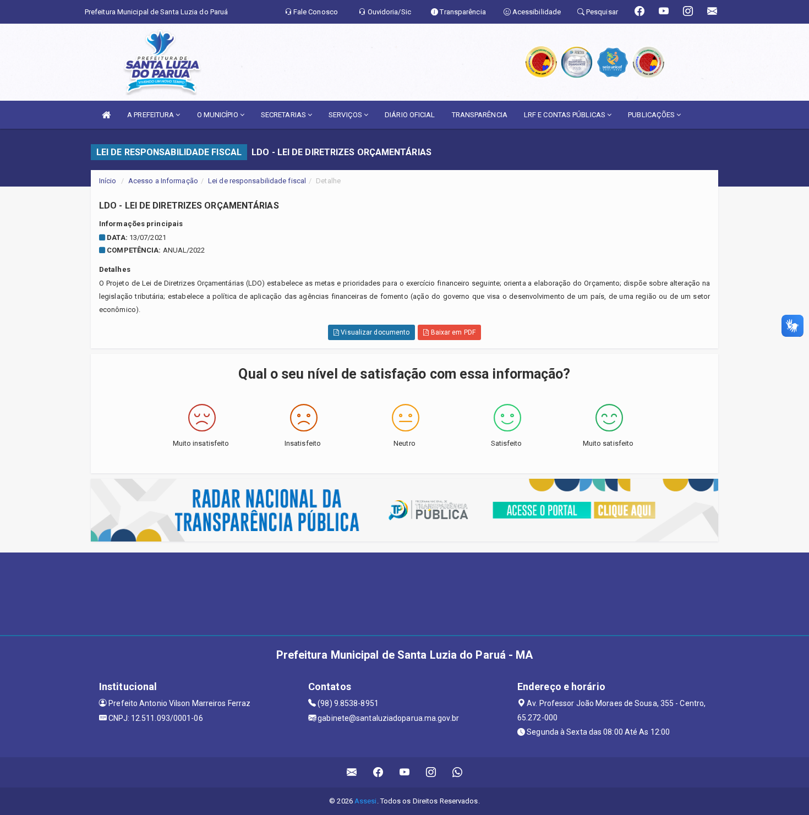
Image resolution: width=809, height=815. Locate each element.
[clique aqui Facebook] (378, 772)
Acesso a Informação (163, 181)
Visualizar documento (374, 332)
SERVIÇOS (346, 115)
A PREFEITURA (151, 115)
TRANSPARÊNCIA (479, 115)
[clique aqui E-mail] (352, 772)
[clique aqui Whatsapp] (457, 772)
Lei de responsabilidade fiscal (257, 181)
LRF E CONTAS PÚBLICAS (565, 115)
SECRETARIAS (284, 115)
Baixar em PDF (452, 332)
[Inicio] (106, 115)
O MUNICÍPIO (218, 115)
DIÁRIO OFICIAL (410, 115)
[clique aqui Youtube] (404, 772)
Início (108, 181)
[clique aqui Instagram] (431, 772)
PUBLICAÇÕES (652, 115)
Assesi (365, 801)
